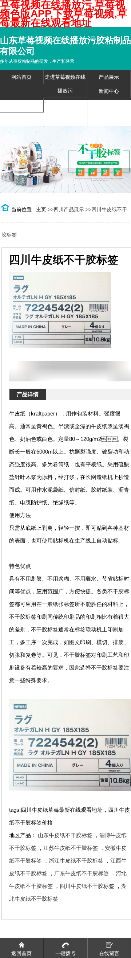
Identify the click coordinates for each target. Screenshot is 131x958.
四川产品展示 (68, 209)
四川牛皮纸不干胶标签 (87, 886)
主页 (41, 209)
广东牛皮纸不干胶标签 (81, 873)
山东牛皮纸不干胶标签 (65, 835)
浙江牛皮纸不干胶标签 (76, 860)
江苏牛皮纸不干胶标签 (70, 848)
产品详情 (28, 394)
